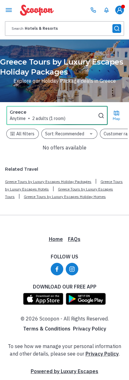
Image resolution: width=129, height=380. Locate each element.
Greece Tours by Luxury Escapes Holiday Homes (65, 196)
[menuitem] (106, 10)
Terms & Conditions (46, 328)
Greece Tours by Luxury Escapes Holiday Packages (48, 181)
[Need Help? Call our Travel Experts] (93, 10)
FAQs (74, 239)
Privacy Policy (89, 328)
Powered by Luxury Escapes (64, 371)
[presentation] (64, 28)
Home (56, 239)
